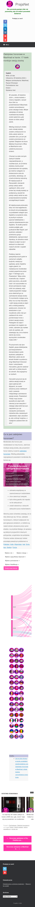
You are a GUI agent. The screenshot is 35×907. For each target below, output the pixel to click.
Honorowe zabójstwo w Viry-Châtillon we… (17, 839)
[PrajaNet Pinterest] (5, 36)
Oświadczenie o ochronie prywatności (13, 884)
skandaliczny (7, 829)
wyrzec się (14, 829)
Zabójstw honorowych (23, 825)
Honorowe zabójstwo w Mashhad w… (17, 848)
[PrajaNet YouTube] (5, 40)
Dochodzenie (12, 825)
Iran (4, 547)
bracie (11, 827)
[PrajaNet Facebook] (5, 21)
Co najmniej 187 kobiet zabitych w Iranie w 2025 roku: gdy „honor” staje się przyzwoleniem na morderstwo (13, 816)
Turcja (15, 547)
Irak (24, 544)
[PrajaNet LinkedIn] (5, 29)
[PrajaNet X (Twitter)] (5, 25)
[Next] (33, 792)
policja (25, 827)
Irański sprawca (18, 827)
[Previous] (31, 792)
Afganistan (18, 544)
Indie (12, 544)
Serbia (9, 547)
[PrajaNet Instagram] (5, 32)
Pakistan (6, 544)
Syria (27, 544)
